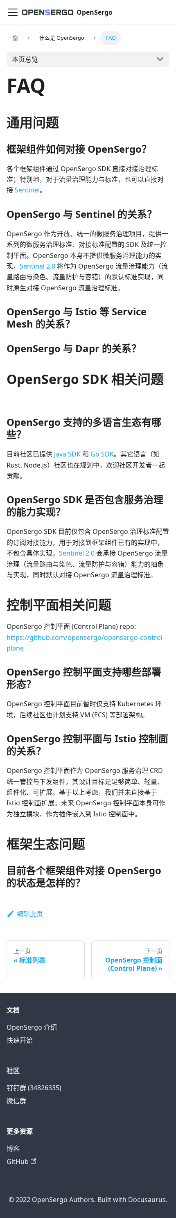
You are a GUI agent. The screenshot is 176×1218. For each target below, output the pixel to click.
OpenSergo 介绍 (32, 1027)
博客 (13, 1148)
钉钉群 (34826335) (34, 1087)
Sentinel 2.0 (37, 266)
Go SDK (102, 454)
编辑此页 (30, 913)
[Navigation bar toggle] (13, 12)
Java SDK (67, 454)
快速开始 (20, 1040)
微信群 (16, 1100)
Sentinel (27, 189)
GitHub (18, 1161)
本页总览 (25, 59)
